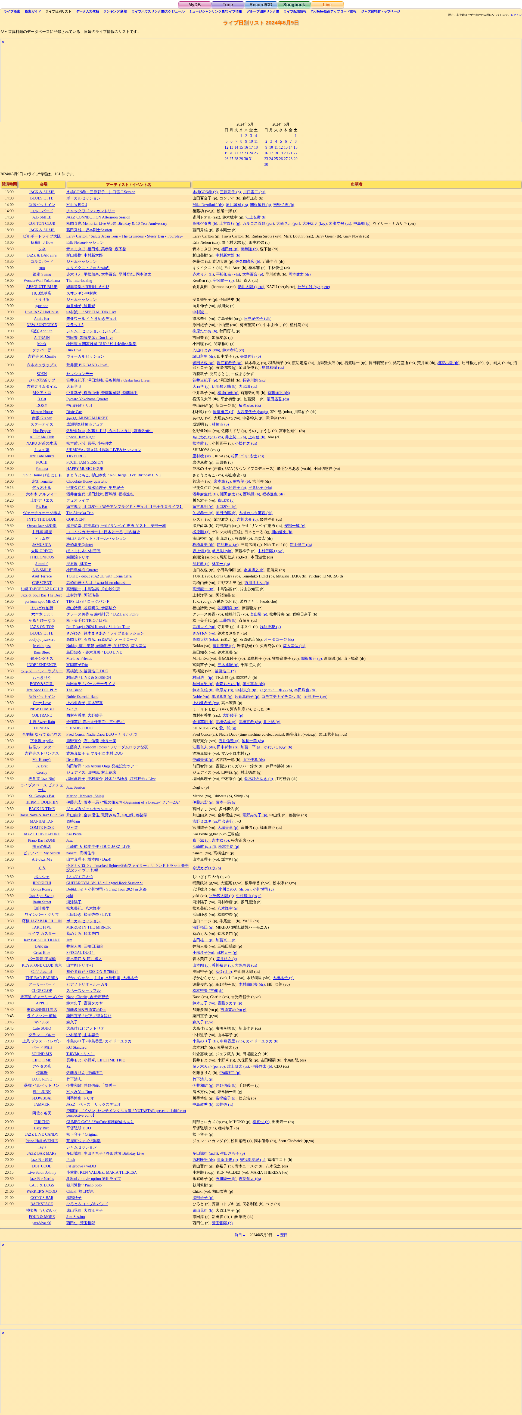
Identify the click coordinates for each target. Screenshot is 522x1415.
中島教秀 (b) (202, 1104)
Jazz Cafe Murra (41, 456)
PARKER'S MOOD (42, 1191)
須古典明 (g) (202, 506)
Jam (69, 940)
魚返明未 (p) (227, 1159)
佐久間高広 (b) (247, 261)
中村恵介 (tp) (246, 690)
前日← (240, 1235)
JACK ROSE (42, 1079)
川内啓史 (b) (281, 532)
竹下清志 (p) (202, 1079)
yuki (69, 896)
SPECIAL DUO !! (80, 952)
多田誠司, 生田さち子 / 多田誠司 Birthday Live (105, 1153)
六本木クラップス (42, 365)
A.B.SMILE (41, 217)
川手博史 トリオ (80, 1098)
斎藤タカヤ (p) (229, 1003)
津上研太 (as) (238, 1066)
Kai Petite (74, 834)
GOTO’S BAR (41, 1197)
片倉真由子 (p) (247, 696)
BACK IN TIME (42, 809)
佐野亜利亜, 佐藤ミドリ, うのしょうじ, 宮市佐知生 (109, 431)
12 (226, 147)
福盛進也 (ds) (273, 494)
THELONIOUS (42, 557)
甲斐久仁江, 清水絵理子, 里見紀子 (95, 487)
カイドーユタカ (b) (262, 1041)
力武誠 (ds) (248, 386)
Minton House (42, 412)
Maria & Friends (79, 658)
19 (226, 153)
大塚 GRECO (41, 551)
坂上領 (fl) (201, 551)
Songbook (294, 4)
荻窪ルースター (42, 747)
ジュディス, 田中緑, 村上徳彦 (91, 772)
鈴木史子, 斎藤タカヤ (84, 1003)
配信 (295, 11)
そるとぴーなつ (42, 620)
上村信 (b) (256, 437)
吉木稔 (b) (220, 840)
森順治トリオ (77, 557)
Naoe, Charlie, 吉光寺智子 (87, 997)
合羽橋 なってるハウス (41, 734)
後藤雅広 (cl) (224, 412)
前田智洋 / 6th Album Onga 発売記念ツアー (102, 766)
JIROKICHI (42, 883)
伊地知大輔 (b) (224, 386)
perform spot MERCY (42, 601)
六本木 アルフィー (42, 494)
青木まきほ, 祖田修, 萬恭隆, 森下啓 (96, 249)
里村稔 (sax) (202, 456)
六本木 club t (41, 614)
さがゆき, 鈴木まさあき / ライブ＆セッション (105, 633)
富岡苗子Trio (77, 665)
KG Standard (76, 1047)
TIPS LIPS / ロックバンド (88, 601)
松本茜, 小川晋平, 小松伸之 (89, 443)
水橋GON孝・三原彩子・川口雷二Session (100, 192)
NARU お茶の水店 (41, 443)
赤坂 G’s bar (42, 418)
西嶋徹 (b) (251, 494)
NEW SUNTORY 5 (42, 325)
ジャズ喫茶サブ (42, 380)
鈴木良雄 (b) (202, 690)
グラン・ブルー (42, 1035)
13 (231, 147)
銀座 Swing (42, 274)
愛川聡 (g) (227, 728)
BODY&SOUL (42, 684)
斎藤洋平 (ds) (279, 393)
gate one (41, 306)
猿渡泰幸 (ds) (250, 405)
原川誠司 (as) (237, 204)
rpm (42, 267)
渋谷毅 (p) (201, 563)
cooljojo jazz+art (42, 639)
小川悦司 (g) (263, 889)
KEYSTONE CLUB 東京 (42, 965)
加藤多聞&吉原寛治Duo (86, 1009)
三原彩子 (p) (230, 192)
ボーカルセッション (83, 198)
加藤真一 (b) (226, 940)
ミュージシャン (215, 11)
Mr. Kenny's (41, 759)
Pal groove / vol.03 (81, 1166)
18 (256, 147)
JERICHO (41, 1122)
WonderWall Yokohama (42, 280)
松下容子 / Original (82, 1134)
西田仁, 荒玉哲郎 (80, 1223)
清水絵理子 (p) (233, 487)
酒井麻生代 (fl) (205, 494)
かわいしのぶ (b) (278, 747)
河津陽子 (74, 902)
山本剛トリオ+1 (79, 965)
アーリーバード (42, 984)
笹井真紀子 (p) (204, 380)
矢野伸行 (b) (250, 356)
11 (256, 141)
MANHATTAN (42, 821)
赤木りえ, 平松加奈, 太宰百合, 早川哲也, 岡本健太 (108, 274)
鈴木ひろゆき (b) (258, 778)
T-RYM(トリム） (80, 1054)
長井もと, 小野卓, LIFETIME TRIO (95, 1060)
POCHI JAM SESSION (84, 462)
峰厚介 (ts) (224, 690)
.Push (70, 1159)
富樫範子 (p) (226, 1098)
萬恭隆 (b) (249, 249)
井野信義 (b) (226, 1085)
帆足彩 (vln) (222, 551)
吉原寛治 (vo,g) (233, 1009)
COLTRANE (42, 715)
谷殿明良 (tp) (228, 608)
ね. (68, 1066)
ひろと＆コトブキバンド (87, 1204)
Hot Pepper (42, 431)
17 (251, 147)
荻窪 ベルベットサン (42, 1085)
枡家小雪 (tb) (448, 363)
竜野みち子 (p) (255, 815)
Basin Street (42, 902)
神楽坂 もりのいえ (42, 1210)
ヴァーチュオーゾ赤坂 (42, 513)
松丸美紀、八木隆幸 (83, 908)
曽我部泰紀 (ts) (252, 1159)
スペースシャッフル (83, 990)
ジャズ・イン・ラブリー (42, 671)
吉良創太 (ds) (250, 1178)
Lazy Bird (41, 1128)
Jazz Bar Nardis (42, 1178)
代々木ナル (41, 487)
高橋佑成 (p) (226, 722)
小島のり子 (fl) (205, 1041)
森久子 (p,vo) (203, 1022)
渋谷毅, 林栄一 (78, 563)
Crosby (41, 772)
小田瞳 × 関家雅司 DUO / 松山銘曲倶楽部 (101, 344)
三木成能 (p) (227, 665)
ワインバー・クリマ (42, 914)
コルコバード (41, 211)
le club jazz (42, 646)
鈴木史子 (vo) (203, 1003)
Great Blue (41, 952)
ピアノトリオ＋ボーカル (87, 984)
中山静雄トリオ (79, 405)
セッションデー (79, 373)
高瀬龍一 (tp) (203, 589)
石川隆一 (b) (226, 1178)
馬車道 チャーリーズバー (41, 997)
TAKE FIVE (42, 927)
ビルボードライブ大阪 (42, 236)
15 (241, 147)
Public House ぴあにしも (41, 475)
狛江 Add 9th (41, 331)
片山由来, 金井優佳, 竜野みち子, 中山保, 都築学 (106, 815)
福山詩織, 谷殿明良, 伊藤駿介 (91, 608)
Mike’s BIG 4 (76, 204)
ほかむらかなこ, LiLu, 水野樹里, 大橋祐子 (102, 978)
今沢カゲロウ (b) (206, 868)
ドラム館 (41, 538)
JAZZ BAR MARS (42, 1153)
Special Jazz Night (80, 437)
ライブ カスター (42, 933)
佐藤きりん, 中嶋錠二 (84, 1072)
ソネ (42, 249)
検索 (12, 11)
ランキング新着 (115, 11)
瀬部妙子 (74, 1197)
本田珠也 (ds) (305, 690)
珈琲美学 (41, 908)
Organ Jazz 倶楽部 (42, 525)
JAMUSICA (41, 544)
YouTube (333, 11)
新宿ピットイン (42, 204)
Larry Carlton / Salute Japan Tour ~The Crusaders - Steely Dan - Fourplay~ (125, 236)
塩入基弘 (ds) (294, 646)
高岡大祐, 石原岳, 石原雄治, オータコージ (102, 639)
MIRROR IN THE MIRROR (88, 927)
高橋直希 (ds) (250, 722)
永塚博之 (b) (254, 570)
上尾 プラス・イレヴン (41, 1041)
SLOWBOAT (42, 1098)
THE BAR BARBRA (42, 978)
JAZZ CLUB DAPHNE (41, 834)
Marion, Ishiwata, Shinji (85, 796)
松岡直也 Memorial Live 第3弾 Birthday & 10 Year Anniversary (116, 223)
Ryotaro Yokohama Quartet (87, 399)
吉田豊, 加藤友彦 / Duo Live (89, 337)
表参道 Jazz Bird (42, 778)
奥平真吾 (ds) (254, 684)
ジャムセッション (81, 261)
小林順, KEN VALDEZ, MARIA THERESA (101, 1172)
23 (246, 153)
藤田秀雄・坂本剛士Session (89, 230)
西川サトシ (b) (256, 582)
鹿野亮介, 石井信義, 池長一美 (91, 741)
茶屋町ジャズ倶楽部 (83, 1141)
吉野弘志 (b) (283, 204)
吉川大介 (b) (247, 519)
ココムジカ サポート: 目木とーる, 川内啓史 (103, 532)
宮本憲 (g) (222, 481)
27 (231, 159)
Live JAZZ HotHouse (41, 312)
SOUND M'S (42, 1054)
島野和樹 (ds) (273, 367)
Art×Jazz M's (42, 859)
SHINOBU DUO (79, 728)
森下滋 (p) (201, 840)
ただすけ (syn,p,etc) (313, 287)
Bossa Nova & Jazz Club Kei (42, 815)
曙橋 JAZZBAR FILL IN (42, 921)
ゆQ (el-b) (224, 971)
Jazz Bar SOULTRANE (42, 940)
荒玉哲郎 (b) (222, 1223)
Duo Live (73, 350)
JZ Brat (42, 766)
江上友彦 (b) (256, 217)
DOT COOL (41, 1166)
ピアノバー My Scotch (41, 853)
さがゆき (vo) (203, 633)
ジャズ (72, 827)
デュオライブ (77, 500)
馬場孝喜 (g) (222, 696)
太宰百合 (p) (252, 274)
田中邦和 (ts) (227, 747)
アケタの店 (41, 1066)
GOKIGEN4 (76, 519)
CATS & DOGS (41, 1185)
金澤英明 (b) (202, 722)
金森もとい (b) (228, 684)
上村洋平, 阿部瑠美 (82, 595)
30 (246, 159)
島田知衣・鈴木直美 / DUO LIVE (94, 652)
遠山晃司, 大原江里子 (84, 1210)
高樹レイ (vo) (203, 626)
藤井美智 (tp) (224, 646)
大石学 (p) (201, 386)
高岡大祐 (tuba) (205, 639)
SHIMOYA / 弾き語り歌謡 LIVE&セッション (103, 450)
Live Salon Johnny (41, 1172)
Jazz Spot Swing (41, 896)
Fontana (42, 468)
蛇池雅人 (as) (228, 544)
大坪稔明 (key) (314, 223)
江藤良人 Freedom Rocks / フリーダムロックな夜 (107, 747)
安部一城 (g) (294, 525)
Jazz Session (75, 787)
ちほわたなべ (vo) (207, 437)
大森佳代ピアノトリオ (85, 1028)
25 (256, 153)
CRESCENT (42, 582)
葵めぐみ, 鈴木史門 (82, 933)
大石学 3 (73, 386)
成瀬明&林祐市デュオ (85, 424)
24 (251, 153)
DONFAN (41, 728)
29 (241, 159)
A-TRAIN (42, 337)
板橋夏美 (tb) (203, 544)
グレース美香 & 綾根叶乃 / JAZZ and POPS (102, 614)
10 (251, 141)
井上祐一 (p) (235, 437)
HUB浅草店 (41, 293)
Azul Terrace (42, 576)
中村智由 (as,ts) (249, 896)
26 (226, 159)
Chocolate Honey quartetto (86, 481)
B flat (42, 399)
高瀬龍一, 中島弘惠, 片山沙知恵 (93, 589)
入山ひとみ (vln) (206, 350)
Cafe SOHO (42, 1028)
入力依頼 (87, 11)
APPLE (42, 1003)
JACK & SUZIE (42, 192)
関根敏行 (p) (260, 204)
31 (251, 159)
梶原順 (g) (201, 532)
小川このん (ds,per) (235, 889)
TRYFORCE (76, 456)
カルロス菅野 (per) (258, 223)
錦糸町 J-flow (42, 242)
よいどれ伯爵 (41, 608)
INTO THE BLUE (41, 519)
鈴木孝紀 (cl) (233, 350)
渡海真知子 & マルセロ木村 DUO (94, 753)
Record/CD (261, 4)
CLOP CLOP (42, 990)
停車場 (42, 1072)
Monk (41, 344)
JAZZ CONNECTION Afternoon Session (98, 217)
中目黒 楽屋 (42, 532)
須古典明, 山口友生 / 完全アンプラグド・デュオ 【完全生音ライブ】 (124, 506)
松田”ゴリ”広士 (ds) (247, 456)
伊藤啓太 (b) (261, 1066)
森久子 (72, 1022)
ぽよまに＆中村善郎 (83, 551)
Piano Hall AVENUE (42, 1141)
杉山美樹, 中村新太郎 (84, 255)
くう (42, 868)
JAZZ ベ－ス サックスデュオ (93, 1104)
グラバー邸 (41, 350)
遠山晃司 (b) (202, 1210)
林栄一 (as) (221, 563)
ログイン (516, 15)
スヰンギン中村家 (81, 293)
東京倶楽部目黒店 (42, 1009)
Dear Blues (74, 759)
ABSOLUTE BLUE (41, 287)
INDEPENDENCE (42, 665)
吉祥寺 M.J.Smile (42, 356)
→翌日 (282, 1235)
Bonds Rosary (41, 889)
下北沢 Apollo (41, 741)
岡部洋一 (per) (316, 696)
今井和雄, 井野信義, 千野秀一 (91, 1085)
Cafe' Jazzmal (41, 971)
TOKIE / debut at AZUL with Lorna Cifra (99, 576)
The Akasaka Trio (80, 513)
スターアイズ (41, 424)
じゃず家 (41, 450)
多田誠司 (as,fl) (205, 1153)
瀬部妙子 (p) (202, 1197)
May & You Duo (79, 1091)
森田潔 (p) (226, 500)
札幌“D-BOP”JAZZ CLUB (42, 589)
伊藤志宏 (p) (202, 802)
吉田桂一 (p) (202, 940)
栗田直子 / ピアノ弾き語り (88, 1016)
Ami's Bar (41, 318)
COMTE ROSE (42, 827)
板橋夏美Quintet (79, 544)
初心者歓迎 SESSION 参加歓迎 (92, 971)
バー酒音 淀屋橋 (42, 959)
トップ (380, 11)
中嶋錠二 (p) (229, 1072)
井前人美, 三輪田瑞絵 (84, 946)
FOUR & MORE (42, 1216)
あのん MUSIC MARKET (87, 418)
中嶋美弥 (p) (202, 759)
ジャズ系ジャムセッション (89, 809)
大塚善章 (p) (227, 827)
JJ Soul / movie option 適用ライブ (93, 1178)
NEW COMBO (42, 709)
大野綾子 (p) (232, 715)
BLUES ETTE (41, 198)
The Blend (74, 690)
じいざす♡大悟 (79, 876)
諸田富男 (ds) (203, 356)
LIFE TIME (41, 1060)
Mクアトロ (42, 393)
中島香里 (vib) (232, 1041)
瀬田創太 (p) (230, 494)
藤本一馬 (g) (226, 802)
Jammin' (41, 563)
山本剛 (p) (201, 965)
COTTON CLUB (42, 223)
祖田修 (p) (229, 249)
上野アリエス (41, 500)
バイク (72, 709)
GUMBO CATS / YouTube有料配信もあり (100, 1122)
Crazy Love (42, 703)
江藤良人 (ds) (203, 747)
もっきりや (41, 677)
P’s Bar (41, 506)
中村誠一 (200, 312)
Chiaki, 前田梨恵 (80, 1191)
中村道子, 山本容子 (82, 1035)
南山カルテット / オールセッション (96, 538)
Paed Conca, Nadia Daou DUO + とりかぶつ (101, 734)
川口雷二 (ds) (254, 192)
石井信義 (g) (229, 741)
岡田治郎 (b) (226, 513)
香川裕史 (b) (222, 965)
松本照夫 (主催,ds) (207, 990)
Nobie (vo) (200, 696)
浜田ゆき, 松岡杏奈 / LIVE (88, 914)
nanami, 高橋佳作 (80, 853)
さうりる (41, 299)
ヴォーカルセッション (85, 356)
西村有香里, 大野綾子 (84, 715)
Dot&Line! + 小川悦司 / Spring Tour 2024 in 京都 (106, 889)
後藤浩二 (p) (225, 671)
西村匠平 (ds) (203, 1159)
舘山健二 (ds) (301, 544)
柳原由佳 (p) (227, 393)
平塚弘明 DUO (78, 1128)
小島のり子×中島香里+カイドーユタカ (99, 1041)
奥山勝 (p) (258, 614)
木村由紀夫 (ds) (252, 984)
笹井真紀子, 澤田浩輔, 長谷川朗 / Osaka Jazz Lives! (108, 380)
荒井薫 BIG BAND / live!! (87, 365)
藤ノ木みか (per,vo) (208, 1066)
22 (241, 153)
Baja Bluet (42, 652)
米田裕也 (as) (203, 363)
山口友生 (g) (226, 506)
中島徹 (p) (362, 223)
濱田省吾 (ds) (278, 399)
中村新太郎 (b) (228, 255)
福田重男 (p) (202, 684)
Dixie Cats (74, 412)
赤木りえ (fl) (203, 274)
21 (236, 153)
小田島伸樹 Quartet (82, 570)
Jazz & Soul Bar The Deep (41, 595)
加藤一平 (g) (251, 747)
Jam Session (75, 1216)
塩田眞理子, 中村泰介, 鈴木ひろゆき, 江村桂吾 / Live (111, 778)
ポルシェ (41, 876)
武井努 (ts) (224, 1104)
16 (246, 147)
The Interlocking (79, 280)
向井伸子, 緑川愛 (80, 306)
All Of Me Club (42, 437)
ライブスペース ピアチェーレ (41, 787)
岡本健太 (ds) (299, 274)
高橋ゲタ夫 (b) (204, 223)
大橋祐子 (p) (283, 978)
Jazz (69, 840)
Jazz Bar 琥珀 (41, 1159)
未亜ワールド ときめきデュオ (91, 318)
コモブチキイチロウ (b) (282, 696)
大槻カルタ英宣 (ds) (255, 513)
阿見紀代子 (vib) (258, 318)
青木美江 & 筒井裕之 (84, 959)
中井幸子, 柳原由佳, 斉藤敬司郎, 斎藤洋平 (102, 393)
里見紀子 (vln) (260, 487)
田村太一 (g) (226, 952)
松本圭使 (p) (228, 846)
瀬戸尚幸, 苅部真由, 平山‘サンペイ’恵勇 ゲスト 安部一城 (116, 525)
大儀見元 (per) (288, 223)
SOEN (42, 373)
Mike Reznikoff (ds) (208, 204)
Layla (42, 1147)
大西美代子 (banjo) (252, 412)
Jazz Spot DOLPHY (41, 690)
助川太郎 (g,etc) (251, 287)
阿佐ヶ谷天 (41, 1113)
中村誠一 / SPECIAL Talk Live (91, 312)
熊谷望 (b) (241, 481)
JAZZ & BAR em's (42, 255)
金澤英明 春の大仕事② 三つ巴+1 (95, 722)
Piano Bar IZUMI (41, 840)
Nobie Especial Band (82, 696)
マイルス (41, 1022)
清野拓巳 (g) (202, 927)
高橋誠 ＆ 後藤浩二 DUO (87, 671)
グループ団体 (263, 11)
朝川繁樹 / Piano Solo (84, 1185)
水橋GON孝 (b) (205, 192)
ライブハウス (158, 11)
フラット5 (74, 325)
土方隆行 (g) (229, 223)
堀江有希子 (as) (230, 363)
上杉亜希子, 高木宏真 (84, 703)
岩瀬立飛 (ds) (340, 223)
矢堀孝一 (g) (202, 513)
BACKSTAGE (41, 1204)
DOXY (41, 405)
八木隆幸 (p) (227, 908)
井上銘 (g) (271, 722)
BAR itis (41, 946)
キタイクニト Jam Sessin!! (88, 267)
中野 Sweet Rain (42, 722)
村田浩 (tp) (202, 677)
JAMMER (41, 1104)
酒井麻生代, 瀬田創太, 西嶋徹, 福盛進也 (100, 494)
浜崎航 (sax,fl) (204, 846)
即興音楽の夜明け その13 (87, 287)
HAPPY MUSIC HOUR (84, 468)
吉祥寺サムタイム (42, 386)
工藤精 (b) (228, 620)
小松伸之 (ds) (246, 443)
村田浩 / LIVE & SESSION (88, 677)
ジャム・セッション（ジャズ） (93, 331)
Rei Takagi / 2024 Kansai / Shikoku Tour (98, 626)
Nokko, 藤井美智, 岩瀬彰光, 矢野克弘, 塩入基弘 (106, 646)
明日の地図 (41, 846)
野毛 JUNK (42, 1091)
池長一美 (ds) (253, 741)
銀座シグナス (41, 658)
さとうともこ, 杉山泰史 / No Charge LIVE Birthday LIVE (113, 475)
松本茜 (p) (201, 443)
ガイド (33, 11)
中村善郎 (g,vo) (271, 551)
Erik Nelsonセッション (85, 242)
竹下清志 (74, 1079)
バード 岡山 (42, 1047)
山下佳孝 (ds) (254, 759)
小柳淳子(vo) (203, 952)
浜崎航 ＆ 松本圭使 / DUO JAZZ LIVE (98, 846)
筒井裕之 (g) (226, 959)
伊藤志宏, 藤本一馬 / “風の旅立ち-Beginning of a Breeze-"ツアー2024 (123, 802)
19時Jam (73, 821)
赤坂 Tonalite (41, 481)
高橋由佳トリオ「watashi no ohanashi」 (98, 582)
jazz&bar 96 (41, 1223)
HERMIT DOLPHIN (42, 802)
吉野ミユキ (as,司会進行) (213, 821)
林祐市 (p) (220, 424)
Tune (228, 4)
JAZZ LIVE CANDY (41, 1134)
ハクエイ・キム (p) (276, 690)
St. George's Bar (41, 796)
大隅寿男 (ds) (246, 965)
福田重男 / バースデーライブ (90, 684)
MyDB (194, 4)
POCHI (42, 462)
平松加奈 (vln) (228, 274)
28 (236, 159)
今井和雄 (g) (202, 1085)
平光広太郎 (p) (221, 896)
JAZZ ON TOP (42, 626)
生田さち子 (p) (232, 1153)
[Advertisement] (164, 84)
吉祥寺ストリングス (42, 753)
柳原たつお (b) (204, 331)
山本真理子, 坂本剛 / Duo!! (88, 859)
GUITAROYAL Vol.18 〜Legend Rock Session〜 (104, 883)
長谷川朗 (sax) (254, 380)
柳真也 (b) (261, 1122)
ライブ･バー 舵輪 (42, 1016)
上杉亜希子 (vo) (205, 703)
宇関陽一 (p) (223, 280)
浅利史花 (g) (270, 626)
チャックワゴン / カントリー (90, 211)
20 (231, 153)
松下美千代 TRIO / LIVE (87, 620)
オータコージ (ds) (279, 639)
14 (236, 147)
